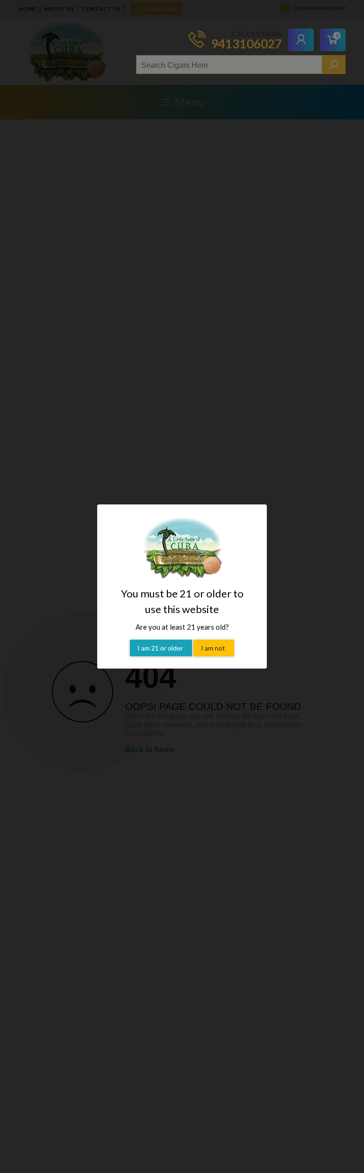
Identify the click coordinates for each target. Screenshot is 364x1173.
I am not (214, 648)
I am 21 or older (161, 648)
